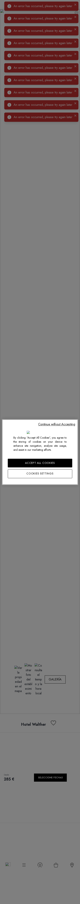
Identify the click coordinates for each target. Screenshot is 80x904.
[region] (40, 452)
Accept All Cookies (40, 463)
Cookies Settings (39, 474)
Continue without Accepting (56, 424)
